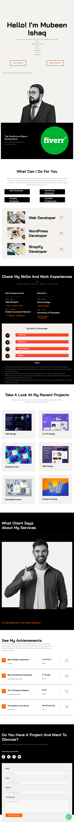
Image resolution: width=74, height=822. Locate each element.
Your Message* (10, 797)
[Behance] (8, 757)
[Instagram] (14, 757)
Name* (7, 768)
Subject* (8, 788)
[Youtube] (19, 757)
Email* (7, 778)
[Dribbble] (3, 757)
